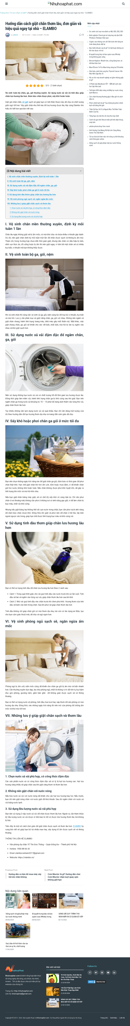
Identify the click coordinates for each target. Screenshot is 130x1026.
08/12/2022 (26, 35)
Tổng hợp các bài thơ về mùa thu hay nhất (104, 116)
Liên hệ (122, 1018)
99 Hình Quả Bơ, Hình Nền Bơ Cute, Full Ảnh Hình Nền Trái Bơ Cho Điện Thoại (71, 977)
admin (15, 35)
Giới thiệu (113, 1018)
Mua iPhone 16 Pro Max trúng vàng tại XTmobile (106, 67)
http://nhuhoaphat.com (23, 991)
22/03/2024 (66, 982)
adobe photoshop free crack (99, 126)
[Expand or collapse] (80, 171)
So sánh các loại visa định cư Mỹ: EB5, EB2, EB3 (106, 31)
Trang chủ (4, 13)
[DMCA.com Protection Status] (97, 982)
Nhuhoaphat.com (43, 1018)
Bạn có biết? (22, 13)
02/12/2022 (66, 1005)
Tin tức (12, 13)
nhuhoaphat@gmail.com (21, 994)
